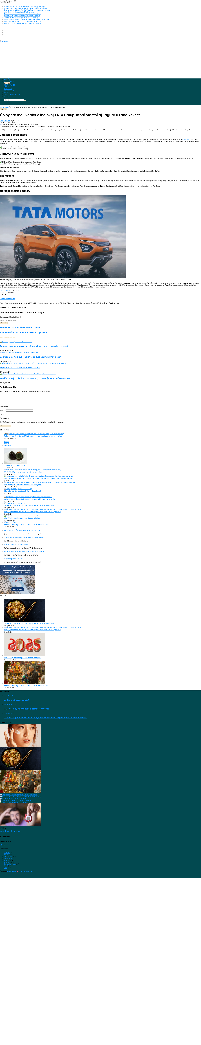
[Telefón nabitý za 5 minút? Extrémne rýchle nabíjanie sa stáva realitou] (28, 374)
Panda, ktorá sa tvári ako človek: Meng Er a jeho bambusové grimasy (27, 10)
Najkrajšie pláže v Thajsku (13, 559)
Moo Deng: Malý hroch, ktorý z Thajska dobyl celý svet (22, 21)
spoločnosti (186, 139)
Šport (6, 92)
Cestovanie (9, 85)
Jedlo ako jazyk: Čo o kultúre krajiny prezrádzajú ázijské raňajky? (26, 8)
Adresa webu (4, 418)
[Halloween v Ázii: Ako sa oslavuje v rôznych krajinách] (20, 796)
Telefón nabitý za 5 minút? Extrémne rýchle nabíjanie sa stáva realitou (35, 378)
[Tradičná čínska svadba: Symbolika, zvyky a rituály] (15, 802)
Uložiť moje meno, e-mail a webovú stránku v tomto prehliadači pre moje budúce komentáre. (33, 422)
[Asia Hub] (4, 41)
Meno (2, 410)
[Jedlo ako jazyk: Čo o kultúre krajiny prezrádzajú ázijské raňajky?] (15, 503)
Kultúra (8, 89)
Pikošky (8, 79)
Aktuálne (9, 81)
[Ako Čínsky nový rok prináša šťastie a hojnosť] (26, 516)
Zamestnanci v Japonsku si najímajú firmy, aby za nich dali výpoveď (26, 19)
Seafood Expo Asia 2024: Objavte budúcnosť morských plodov (30, 357)
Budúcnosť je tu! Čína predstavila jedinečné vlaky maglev (23, 530)
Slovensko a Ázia (12, 94)
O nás (6, 96)
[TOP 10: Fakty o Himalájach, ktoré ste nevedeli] (32, 470)
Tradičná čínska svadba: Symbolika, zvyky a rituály (21, 17)
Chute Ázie (9, 91)
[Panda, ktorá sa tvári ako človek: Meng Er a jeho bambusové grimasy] (43, 509)
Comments (7, 445)
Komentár (4, 407)
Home (2, 107)
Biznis (7, 83)
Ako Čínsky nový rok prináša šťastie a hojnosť (19, 12)
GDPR (2, 845)
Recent (6, 444)
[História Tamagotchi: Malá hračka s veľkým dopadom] (20, 825)
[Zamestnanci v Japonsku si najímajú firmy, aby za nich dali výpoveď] (16, 342)
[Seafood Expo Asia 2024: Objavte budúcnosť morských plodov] (19, 352)
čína (18, 831)
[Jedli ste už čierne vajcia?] (15, 463)
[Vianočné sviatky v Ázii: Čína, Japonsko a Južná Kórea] (10, 522)
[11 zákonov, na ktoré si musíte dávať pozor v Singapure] (18, 795)
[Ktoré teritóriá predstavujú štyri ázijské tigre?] (18, 489)
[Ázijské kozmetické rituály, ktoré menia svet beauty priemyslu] (28, 497)
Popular (6, 442)
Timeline (10, 831)
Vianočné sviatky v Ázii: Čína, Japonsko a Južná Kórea (22, 14)
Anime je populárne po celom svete (16, 544)
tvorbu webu (25, 871)
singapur (2, 831)
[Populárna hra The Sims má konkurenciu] (33, 363)
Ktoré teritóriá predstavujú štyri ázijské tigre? (22, 491)
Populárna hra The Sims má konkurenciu (20, 367)
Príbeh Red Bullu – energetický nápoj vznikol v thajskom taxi (24, 551)
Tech (6, 87)
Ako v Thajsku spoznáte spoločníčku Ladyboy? (23, 484)
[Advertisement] (100, 62)
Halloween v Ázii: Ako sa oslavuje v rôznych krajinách (22, 23)
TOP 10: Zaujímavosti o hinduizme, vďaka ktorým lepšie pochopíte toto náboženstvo (38, 478)
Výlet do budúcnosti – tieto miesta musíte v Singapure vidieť (24, 537)
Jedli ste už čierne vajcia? (14, 465)
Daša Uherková (5, 121)
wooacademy (11, 871)
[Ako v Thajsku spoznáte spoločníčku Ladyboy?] (39, 482)
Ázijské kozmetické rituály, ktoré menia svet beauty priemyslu (24, 6)
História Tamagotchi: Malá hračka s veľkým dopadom (22, 16)
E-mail (3, 414)
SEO (32, 871)
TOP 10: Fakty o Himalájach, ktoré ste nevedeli (23, 472)
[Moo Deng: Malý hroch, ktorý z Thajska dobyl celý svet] (13, 798)
